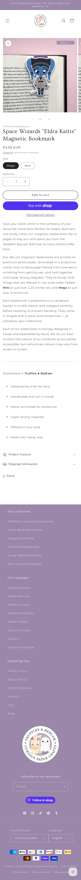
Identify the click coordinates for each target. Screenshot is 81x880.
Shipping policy (63, 872)
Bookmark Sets (18, 604)
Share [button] (11, 475)
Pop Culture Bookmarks (25, 564)
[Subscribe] (64, 786)
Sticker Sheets (18, 621)
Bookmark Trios (19, 596)
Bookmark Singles (21, 613)
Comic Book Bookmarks (25, 530)
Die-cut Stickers (19, 630)
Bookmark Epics (19, 587)
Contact (13, 696)
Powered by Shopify (45, 866)
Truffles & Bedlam (23, 866)
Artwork (13, 638)
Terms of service (41, 872)
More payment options (40, 214)
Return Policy (17, 679)
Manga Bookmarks (21, 538)
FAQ (11, 705)
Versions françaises (21, 647)
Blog (11, 713)
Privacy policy (20, 872)
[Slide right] (49, 119)
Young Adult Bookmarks (25, 555)
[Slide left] (32, 119)
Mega (11, 165)
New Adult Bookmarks (23, 547)
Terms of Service (19, 688)
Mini (28, 165)
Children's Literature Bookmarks (31, 521)
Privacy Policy (18, 671)
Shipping (8, 152)
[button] (7, 21)
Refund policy (69, 866)
